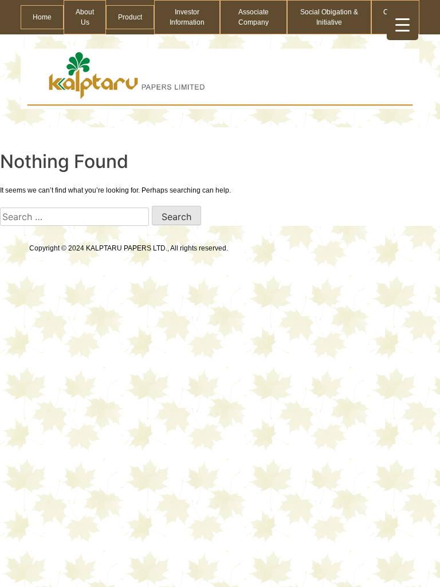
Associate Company (253, 17)
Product (130, 17)
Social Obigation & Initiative (329, 17)
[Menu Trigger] (402, 24)
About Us (85, 17)
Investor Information (187, 17)
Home (42, 17)
